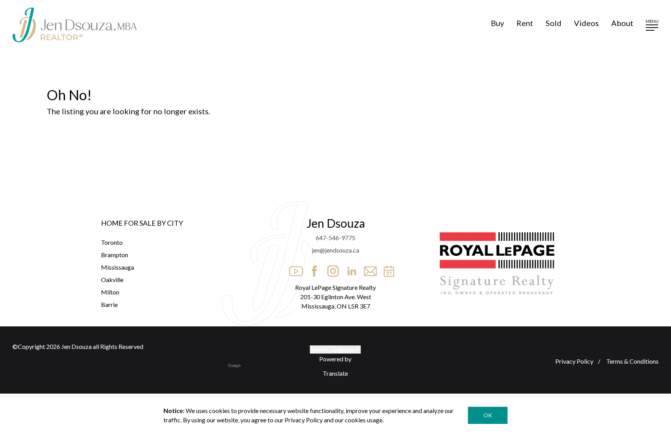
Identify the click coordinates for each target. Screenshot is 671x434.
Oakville (112, 279)
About (622, 23)
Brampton (114, 254)
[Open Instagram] (331, 269)
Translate (335, 373)
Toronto (112, 242)
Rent (524, 23)
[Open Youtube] (293, 269)
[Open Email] (368, 269)
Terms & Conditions (632, 361)
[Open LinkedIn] (349, 269)
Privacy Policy (574, 361)
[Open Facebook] (312, 269)
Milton (110, 292)
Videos (586, 23)
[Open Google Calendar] (386, 269)
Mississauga (117, 267)
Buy (497, 23)
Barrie (109, 304)
